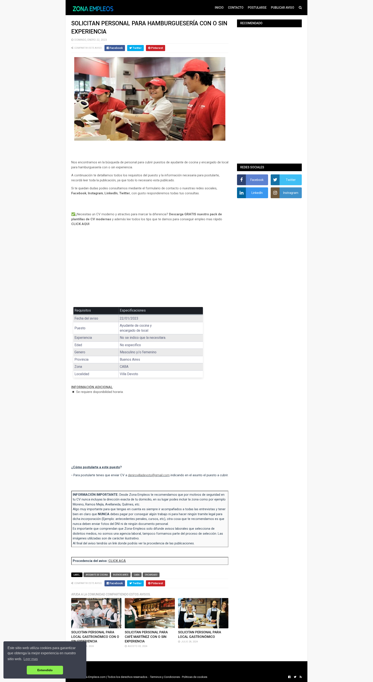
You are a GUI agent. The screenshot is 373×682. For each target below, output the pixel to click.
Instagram (95, 193)
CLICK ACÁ (117, 561)
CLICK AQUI (80, 224)
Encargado (151, 575)
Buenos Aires (120, 575)
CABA (136, 575)
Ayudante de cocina (97, 575)
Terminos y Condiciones (165, 677)
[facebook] (289, 677)
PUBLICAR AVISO (282, 7)
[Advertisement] (149, 270)
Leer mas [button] (31, 659)
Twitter (124, 193)
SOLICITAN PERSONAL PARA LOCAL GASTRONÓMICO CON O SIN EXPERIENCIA (95, 636)
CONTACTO (235, 7)
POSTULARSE (257, 7)
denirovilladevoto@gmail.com (149, 475)
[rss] (300, 677)
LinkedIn (111, 193)
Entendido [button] (45, 670)
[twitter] (295, 677)
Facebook (78, 193)
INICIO (219, 7)
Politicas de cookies (194, 677)
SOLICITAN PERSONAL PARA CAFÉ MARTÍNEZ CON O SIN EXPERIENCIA (146, 636)
